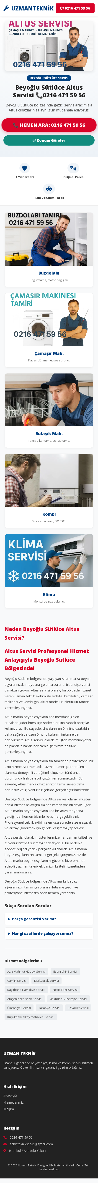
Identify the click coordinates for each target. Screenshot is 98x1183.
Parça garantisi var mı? (34, 918)
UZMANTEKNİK (32, 8)
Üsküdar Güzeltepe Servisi (68, 999)
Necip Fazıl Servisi (65, 990)
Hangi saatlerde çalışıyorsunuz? (42, 933)
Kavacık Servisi (78, 1008)
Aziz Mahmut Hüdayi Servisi (26, 971)
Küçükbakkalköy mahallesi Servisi (30, 1017)
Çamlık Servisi (16, 981)
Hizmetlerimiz (13, 1102)
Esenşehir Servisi (65, 971)
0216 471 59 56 (77, 8)
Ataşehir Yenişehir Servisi (24, 999)
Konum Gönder (50, 140)
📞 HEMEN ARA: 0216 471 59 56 (48, 125)
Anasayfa (10, 1096)
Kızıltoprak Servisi (46, 981)
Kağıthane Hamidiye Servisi (26, 990)
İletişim (8, 1109)
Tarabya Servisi (49, 1008)
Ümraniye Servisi (19, 1008)
